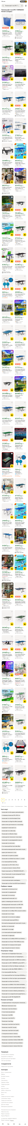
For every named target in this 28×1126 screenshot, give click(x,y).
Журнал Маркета (5, 1115)
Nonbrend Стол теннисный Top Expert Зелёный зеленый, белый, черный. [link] (20, 240)
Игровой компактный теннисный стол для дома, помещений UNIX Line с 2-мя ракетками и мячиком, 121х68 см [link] (7, 267)
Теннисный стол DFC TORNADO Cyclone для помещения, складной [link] (20, 681)
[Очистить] (22, 6)
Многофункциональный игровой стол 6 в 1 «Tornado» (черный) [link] (7, 163)
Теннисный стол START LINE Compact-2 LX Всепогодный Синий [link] (20, 163)
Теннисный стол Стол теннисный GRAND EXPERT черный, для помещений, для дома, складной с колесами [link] (7, 85)
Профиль (25, 1124)
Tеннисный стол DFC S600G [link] (20, 60)
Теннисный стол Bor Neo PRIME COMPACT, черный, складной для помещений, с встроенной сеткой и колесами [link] (7, 681)
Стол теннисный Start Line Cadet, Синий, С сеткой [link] (7, 548)
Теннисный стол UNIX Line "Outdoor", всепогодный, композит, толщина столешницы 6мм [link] (7, 707)
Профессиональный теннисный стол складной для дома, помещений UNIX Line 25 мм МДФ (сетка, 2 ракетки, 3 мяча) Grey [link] (7, 188)
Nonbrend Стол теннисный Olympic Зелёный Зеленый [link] (6, 446)
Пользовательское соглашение (8, 1109)
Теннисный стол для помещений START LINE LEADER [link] (19, 523)
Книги (2, 1094)
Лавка (8, 1124)
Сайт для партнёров (6, 1060)
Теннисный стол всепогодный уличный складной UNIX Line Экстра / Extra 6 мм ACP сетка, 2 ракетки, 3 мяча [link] (7, 574)
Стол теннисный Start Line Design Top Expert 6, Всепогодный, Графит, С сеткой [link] (7, 320)
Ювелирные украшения (6, 1106)
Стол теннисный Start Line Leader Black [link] (20, 786)
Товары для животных (6, 1100)
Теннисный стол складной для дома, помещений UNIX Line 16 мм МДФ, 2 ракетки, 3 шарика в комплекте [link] (7, 602)
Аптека (3, 1086)
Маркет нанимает (5, 1113)
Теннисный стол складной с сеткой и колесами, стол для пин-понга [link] (7, 734)
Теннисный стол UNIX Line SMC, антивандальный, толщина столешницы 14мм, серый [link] (7, 786)
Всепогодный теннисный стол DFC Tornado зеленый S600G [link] (7, 630)
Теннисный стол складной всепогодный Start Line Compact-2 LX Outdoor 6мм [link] (19, 320)
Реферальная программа (7, 1066)
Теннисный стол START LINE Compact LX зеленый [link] (20, 574)
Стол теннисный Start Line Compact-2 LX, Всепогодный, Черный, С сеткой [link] (20, 267)
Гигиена (3, 1078)
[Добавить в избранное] (12, 15)
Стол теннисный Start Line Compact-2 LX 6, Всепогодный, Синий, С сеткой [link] (20, 345)
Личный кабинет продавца (7, 1054)
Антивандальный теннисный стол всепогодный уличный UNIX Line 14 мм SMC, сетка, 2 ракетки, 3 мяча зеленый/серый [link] (7, 498)
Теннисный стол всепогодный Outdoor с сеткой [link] (7, 215)
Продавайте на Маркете (7, 1056)
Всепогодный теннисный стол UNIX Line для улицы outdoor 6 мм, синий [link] (7, 345)
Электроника (4, 1080)
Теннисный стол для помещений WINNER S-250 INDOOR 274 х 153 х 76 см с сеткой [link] (7, 655)
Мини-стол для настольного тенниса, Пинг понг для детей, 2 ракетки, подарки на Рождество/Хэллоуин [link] (7, 472)
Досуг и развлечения (6, 1072)
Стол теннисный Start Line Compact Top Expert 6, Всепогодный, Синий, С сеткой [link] (7, 111)
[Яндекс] (12, 1120)
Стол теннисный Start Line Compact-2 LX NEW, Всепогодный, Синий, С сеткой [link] (20, 655)
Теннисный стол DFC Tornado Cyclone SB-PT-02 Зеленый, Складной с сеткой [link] (20, 707)
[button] (26, 6)
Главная (3, 1124)
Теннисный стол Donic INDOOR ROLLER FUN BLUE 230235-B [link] (20, 602)
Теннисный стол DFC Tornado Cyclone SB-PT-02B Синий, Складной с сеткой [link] (7, 523)
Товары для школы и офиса (7, 1096)
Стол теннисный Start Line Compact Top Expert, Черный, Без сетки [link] (20, 85)
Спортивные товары (6, 1098)
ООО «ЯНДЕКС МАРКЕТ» (11, 1118)
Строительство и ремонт (7, 1102)
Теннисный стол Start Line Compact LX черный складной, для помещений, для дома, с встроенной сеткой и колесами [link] (20, 188)
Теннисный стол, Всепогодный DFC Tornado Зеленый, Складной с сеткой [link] (19, 630)
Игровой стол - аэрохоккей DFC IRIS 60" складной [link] (20, 759)
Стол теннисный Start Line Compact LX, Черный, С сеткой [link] (20, 294)
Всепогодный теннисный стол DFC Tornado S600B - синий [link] (20, 138)
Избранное (14, 1124)
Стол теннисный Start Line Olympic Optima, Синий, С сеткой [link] (20, 370)
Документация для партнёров (8, 1058)
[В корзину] (12, 27)
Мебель (3, 1074)
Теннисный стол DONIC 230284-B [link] (19, 498)
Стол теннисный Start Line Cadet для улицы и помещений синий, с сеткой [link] (7, 138)
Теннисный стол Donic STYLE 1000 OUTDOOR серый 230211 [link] (20, 215)
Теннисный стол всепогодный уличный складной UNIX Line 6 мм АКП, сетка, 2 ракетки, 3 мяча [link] (20, 548)
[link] (12, 812)
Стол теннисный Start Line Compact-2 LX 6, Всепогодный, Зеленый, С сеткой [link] (20, 421)
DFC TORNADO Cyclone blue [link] (18, 33)
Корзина (19, 1124)
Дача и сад (3, 1092)
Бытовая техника (5, 1076)
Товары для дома (5, 1084)
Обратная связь (5, 1111)
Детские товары (5, 1104)
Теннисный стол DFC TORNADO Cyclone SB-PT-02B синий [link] (7, 33)
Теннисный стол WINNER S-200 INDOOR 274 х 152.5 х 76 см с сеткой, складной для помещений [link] (20, 446)
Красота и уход (4, 1088)
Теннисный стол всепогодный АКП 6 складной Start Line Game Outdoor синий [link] (7, 370)
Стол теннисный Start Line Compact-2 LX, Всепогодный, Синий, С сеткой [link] (7, 421)
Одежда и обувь (5, 1082)
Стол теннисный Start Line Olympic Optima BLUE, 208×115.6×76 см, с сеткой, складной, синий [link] (20, 111)
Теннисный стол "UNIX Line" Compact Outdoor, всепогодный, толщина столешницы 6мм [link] (7, 240)
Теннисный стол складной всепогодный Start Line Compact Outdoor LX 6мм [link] (20, 396)
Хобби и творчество (6, 1090)
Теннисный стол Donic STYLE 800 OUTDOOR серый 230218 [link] (7, 396)
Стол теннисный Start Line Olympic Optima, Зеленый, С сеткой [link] (20, 734)
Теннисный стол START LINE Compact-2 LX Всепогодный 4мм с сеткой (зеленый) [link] (7, 60)
